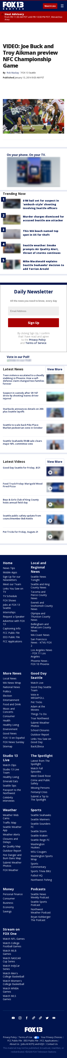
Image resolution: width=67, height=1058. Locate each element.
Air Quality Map (12, 846)
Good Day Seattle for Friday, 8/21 (21, 467)
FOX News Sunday (13, 742)
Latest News (13, 369)
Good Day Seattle (38, 675)
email (54, 1018)
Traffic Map (9, 822)
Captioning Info (12, 628)
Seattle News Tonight (38, 578)
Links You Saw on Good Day (41, 740)
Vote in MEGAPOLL (37, 696)
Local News (9, 678)
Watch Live (50, 6)
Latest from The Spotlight (40, 762)
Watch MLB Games (9, 952)
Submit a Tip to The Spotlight (39, 798)
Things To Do (39, 714)
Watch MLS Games (9, 997)
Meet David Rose (41, 776)
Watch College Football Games (12, 944)
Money (8, 889)
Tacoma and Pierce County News (39, 595)
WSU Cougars (39, 851)
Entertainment (11, 700)
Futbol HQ (37, 875)
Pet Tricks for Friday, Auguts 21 (20, 531)
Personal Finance (13, 894)
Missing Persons (40, 787)
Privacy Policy (37, 339)
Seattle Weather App (12, 828)
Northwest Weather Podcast (41, 911)
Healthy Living (11, 724)
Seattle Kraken (39, 835)
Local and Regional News (38, 567)
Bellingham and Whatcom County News (41, 627)
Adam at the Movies (38, 708)
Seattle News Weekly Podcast (40, 895)
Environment (10, 729)
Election (7, 695)
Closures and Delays (10, 840)
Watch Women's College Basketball (13, 982)
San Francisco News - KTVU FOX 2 (41, 642)
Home (8, 563)
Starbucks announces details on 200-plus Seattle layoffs (23, 410)
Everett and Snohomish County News (42, 606)
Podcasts (38, 889)
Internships (9, 612)
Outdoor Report (40, 734)
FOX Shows (9, 600)
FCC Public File (11, 632)
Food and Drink (12, 704)
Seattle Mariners (40, 819)
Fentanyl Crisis (39, 792)
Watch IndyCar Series (11, 967)
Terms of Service (35, 343)
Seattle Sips (9, 785)
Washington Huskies (37, 845)
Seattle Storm (39, 831)
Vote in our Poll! (18, 357)
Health (6, 720)
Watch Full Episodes (37, 770)
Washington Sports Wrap (42, 857)
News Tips (9, 568)
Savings (7, 911)
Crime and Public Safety (40, 781)
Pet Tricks (36, 702)
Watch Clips (9, 765)
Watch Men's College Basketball (13, 975)
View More (54, 369)
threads (40, 1018)
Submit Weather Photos (40, 724)
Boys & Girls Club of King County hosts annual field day (21, 501)
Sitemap (7, 746)
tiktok (33, 1018)
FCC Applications (12, 641)
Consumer (9, 716)
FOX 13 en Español (14, 737)
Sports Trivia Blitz (41, 871)
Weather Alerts (11, 834)
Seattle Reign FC (40, 840)
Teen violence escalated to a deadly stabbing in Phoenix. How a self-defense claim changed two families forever (23, 379)
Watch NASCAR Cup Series (12, 959)
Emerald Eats (10, 781)
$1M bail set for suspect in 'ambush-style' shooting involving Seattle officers (41, 204)
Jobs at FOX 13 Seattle (11, 606)
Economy (8, 907)
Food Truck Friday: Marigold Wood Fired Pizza (23, 485)
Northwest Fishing (41, 879)
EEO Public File (11, 637)
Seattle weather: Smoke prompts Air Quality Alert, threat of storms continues (42, 249)
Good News (10, 733)
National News (11, 687)
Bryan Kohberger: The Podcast (41, 918)
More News (12, 673)
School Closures (40, 730)
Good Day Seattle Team (41, 688)
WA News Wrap (12, 682)
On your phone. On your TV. (26, 155)
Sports (36, 810)
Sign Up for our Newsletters (11, 578)
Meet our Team (12, 584)
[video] (55, 471)
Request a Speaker (13, 616)
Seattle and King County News (40, 585)
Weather (10, 810)
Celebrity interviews (8, 799)
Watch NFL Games (14, 938)
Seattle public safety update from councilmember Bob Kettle (22, 517)
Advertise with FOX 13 (14, 622)
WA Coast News (40, 635)
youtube (13, 1018)
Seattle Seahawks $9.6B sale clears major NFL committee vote (22, 442)
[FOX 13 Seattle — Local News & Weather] (13, 5)
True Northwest (40, 718)
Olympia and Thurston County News (40, 616)
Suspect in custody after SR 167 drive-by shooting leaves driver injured (21, 395)
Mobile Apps (10, 572)
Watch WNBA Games (11, 990)
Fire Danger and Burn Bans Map (12, 856)
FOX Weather (10, 870)
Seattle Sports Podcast (39, 903)
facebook (27, 1018)
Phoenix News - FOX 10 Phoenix (40, 662)
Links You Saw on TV (13, 590)
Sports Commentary (38, 865)
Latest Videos (14, 461)
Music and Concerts (9, 710)
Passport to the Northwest (12, 791)
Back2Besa (37, 746)
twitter (47, 1018)
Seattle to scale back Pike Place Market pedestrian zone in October (23, 426)
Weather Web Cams (11, 816)
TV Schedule (10, 596)
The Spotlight (42, 755)
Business (8, 902)
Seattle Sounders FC (40, 825)
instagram (20, 1018)
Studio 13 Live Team (11, 771)
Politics (7, 691)
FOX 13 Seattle (28, 72)
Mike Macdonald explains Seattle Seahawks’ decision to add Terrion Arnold (43, 265)
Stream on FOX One (11, 931)
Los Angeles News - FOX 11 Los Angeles (41, 653)
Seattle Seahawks (41, 815)
